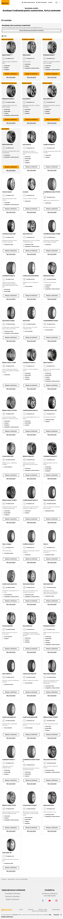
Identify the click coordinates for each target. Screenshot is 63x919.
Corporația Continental (12, 893)
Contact (21, 909)
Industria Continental (12, 896)
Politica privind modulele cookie (39, 911)
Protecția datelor (56, 909)
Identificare (30, 909)
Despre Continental (12, 899)
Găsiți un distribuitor (42, 2)
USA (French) (9, 916)
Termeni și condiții (42, 909)
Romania (50, 2)
